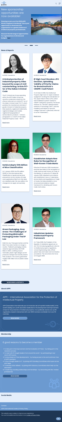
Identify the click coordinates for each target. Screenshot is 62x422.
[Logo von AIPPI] (3, 3)
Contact (4, 405)
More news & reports (15, 282)
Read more (15, 318)
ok (58, 419)
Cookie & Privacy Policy (33, 415)
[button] (26, 45)
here (8, 38)
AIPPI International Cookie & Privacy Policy (14, 408)
